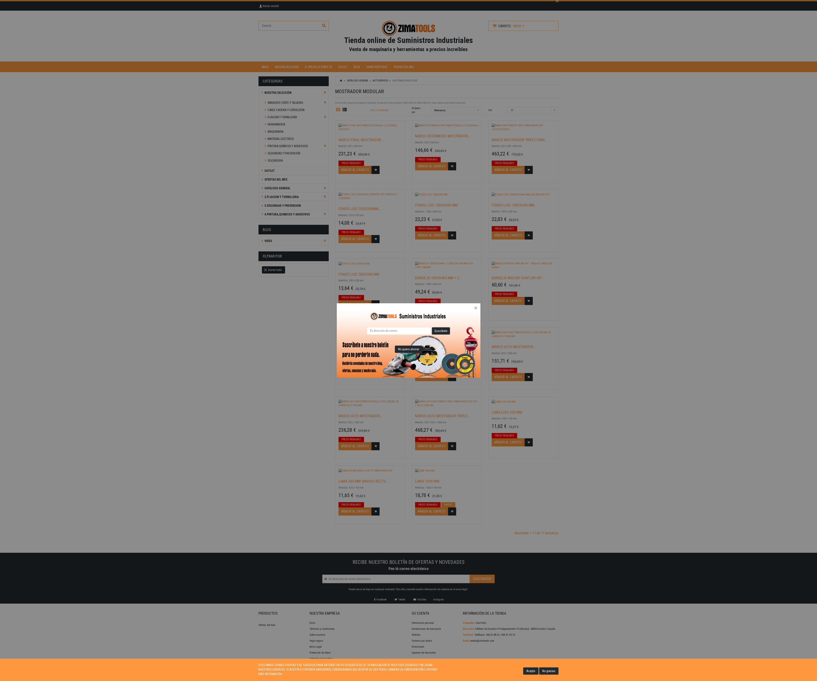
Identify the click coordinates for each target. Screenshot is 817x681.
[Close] (475, 308)
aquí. (285, 674)
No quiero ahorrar (408, 349)
